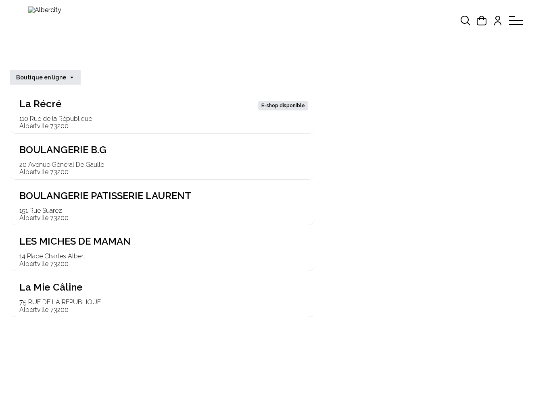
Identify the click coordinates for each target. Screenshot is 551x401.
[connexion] (498, 20)
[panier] (481, 20)
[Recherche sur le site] (465, 20)
